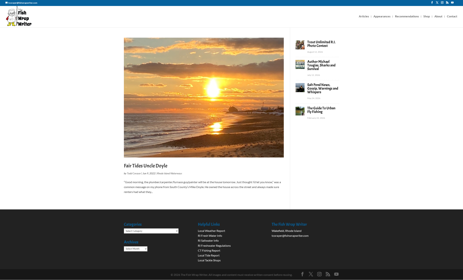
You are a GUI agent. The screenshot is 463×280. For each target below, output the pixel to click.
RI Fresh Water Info (210, 235)
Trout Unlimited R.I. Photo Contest (321, 44)
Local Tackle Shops (209, 260)
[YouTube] (452, 3)
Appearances (381, 16)
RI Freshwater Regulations (214, 245)
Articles (364, 16)
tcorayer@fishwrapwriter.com (290, 235)
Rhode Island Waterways (169, 173)
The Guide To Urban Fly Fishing (321, 110)
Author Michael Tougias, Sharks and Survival (321, 65)
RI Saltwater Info (208, 240)
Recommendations (407, 16)
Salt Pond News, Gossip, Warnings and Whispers (322, 88)
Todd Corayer (134, 173)
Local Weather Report (212, 230)
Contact (452, 16)
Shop (426, 16)
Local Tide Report (209, 255)
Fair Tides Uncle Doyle (145, 166)
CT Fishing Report (209, 250)
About (438, 16)
